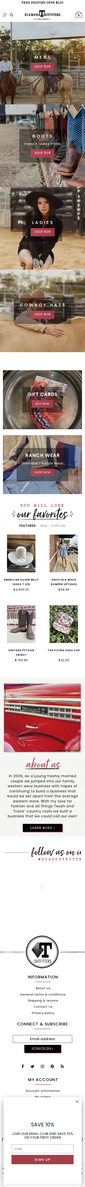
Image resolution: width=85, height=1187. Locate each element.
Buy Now (42, 404)
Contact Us (43, 1007)
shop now (43, 67)
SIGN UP (42, 1159)
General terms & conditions (43, 994)
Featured (27, 526)
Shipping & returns (43, 1000)
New (43, 526)
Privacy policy (43, 1013)
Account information (43, 1091)
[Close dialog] (77, 1102)
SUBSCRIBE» (42, 1049)
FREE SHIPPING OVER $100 (42, 2)
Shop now (43, 232)
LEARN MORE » (42, 828)
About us (43, 988)
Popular (58, 526)
